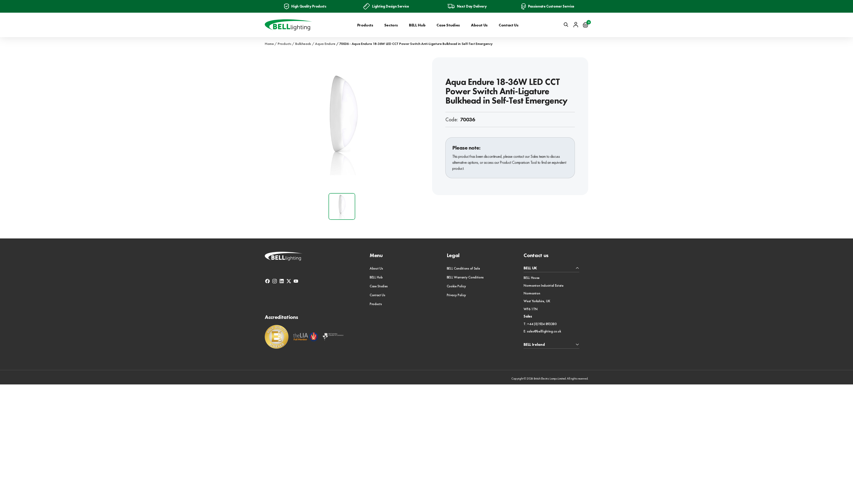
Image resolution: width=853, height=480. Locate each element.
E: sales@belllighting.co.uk (542, 331)
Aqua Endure (325, 44)
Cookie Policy (456, 286)
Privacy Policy (456, 295)
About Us (479, 25)
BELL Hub (417, 25)
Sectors (391, 25)
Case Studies (448, 25)
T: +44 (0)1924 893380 (540, 324)
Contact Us (508, 25)
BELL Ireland (534, 344)
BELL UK (530, 268)
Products (365, 25)
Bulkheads (303, 44)
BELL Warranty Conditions (465, 277)
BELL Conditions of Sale (463, 268)
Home (269, 44)
